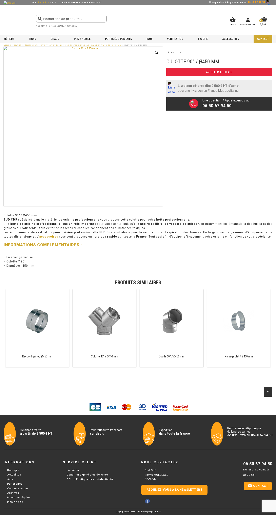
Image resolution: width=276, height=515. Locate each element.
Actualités (14, 474)
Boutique (18, 45)
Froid (32, 39)
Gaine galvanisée (100, 45)
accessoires (48, 236)
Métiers (9, 39)
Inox (149, 39)
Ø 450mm (116, 45)
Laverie (203, 39)
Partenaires (14, 483)
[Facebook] (147, 501)
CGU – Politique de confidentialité (90, 479)
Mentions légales (19, 497)
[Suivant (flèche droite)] (269, 257)
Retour (173, 52)
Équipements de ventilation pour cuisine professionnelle (57, 45)
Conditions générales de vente (87, 474)
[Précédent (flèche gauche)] (7, 257)
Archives (13, 492)
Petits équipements (118, 39)
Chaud (55, 39)
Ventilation (175, 39)
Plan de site (15, 501)
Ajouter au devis (219, 72)
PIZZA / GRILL (82, 39)
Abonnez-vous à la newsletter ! (174, 489)
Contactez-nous (18, 488)
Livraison (73, 470)
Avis (10, 479)
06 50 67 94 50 (257, 463)
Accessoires (230, 39)
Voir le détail (37, 328)
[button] (156, 52)
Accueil (8, 45)
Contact (263, 39)
